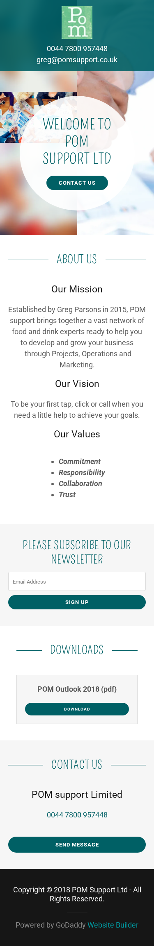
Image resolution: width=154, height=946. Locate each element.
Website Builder (112, 925)
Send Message (77, 845)
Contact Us (77, 183)
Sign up (77, 602)
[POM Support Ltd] (77, 22)
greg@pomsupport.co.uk (77, 59)
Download (77, 709)
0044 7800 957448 (77, 48)
